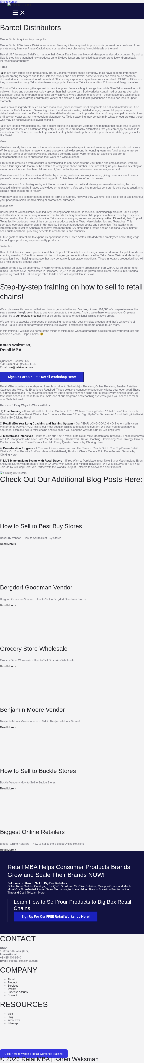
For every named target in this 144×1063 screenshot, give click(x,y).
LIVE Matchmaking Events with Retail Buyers (33, 460)
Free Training (12, 411)
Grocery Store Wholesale (34, 648)
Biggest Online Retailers (32, 832)
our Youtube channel (28, 315)
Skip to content (9, 1)
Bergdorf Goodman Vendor (36, 587)
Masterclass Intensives (18, 435)
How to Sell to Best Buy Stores (41, 526)
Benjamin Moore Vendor (32, 709)
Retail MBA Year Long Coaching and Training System (38, 423)
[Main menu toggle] (19, 12)
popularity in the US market (108, 218)
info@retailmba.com (20, 367)
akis (3, 72)
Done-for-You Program (18, 448)
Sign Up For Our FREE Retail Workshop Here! (42, 377)
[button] (34, 1053)
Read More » (8, 543)
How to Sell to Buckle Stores (38, 771)
